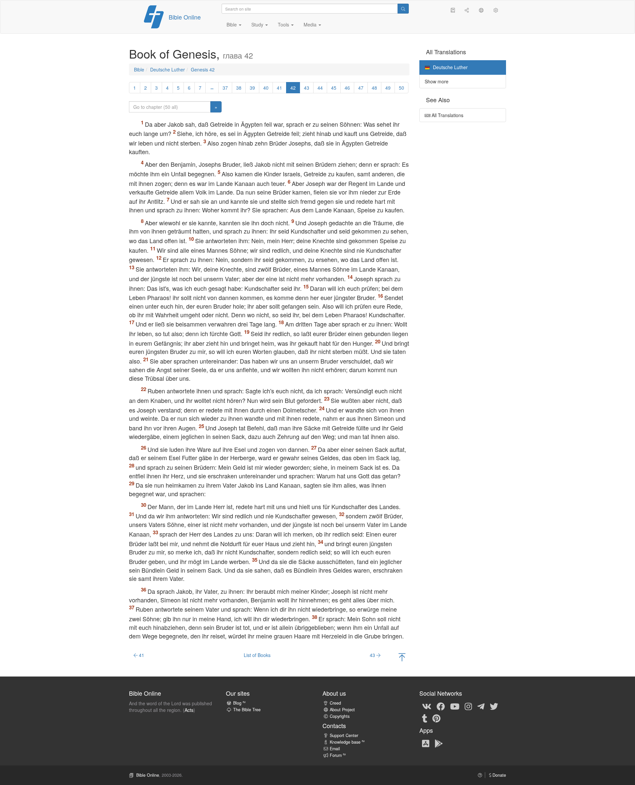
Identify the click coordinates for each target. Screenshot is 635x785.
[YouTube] (454, 706)
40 (266, 87)
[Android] (439, 743)
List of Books (257, 655)
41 (279, 87)
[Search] (403, 9)
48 (374, 87)
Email (335, 749)
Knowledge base (347, 742)
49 (388, 87)
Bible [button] (232, 24)
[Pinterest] (436, 718)
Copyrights (340, 716)
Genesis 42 (203, 69)
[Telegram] (481, 706)
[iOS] (425, 743)
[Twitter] (494, 706)
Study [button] (258, 24)
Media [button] (311, 24)
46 (347, 87)
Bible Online (185, 17)
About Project (342, 710)
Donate (498, 775)
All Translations (446, 115)
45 (333, 87)
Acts (189, 710)
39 (252, 87)
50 (401, 87)
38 (238, 87)
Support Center (344, 735)
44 (320, 87)
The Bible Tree (247, 710)
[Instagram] (468, 706)
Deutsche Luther (167, 69)
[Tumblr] (424, 718)
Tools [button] (284, 24)
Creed (335, 703)
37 (225, 87)
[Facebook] (441, 706)
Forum (338, 755)
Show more (436, 81)
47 (360, 87)
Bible (139, 69)
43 (306, 87)
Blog (239, 703)
